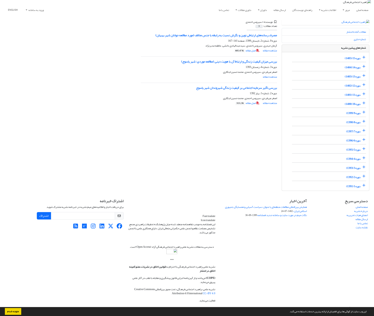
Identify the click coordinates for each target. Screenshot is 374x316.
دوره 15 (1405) (353, 58)
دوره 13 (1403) (353, 76)
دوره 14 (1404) (353, 67)
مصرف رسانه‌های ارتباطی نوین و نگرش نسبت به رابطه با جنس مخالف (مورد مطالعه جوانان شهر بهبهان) (216, 35)
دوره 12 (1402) (353, 85)
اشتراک (44, 216)
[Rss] (75, 227)
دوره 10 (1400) (353, 104)
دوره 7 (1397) (353, 131)
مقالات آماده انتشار (356, 31)
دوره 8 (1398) (353, 122)
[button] (288, 311)
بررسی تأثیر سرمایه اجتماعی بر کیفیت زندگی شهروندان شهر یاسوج (236, 88)
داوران (263, 10)
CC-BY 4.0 (209, 293)
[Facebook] (119, 227)
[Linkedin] (102, 227)
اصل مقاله (245, 50)
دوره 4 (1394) (353, 159)
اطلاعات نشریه (328, 10)
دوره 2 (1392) (353, 177)
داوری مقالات (244, 10)
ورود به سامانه (36, 10)
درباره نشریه (361, 211)
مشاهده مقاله (270, 50)
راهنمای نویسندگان (302, 10)
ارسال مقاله (279, 10)
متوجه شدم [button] (13, 311)
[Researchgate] (84, 227)
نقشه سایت (362, 227)
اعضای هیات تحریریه (357, 215)
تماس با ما (224, 10)
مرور (347, 10)
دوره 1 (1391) (353, 186)
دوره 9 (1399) (353, 113)
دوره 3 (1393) (353, 168)
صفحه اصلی (362, 10)
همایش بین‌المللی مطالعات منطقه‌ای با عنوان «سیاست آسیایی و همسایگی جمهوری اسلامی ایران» (266, 209)
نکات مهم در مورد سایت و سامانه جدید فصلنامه (282, 215)
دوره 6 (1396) (353, 140)
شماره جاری (360, 39)
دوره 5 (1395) (353, 149)
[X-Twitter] (111, 227)
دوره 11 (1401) (353, 94)
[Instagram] (93, 227)
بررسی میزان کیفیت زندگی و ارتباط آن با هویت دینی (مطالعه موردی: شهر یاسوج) (229, 61)
